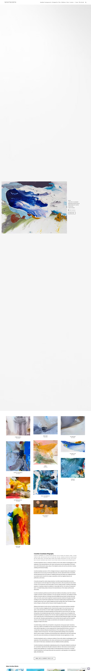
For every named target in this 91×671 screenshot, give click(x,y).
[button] (72, 2)
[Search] (85, 2)
